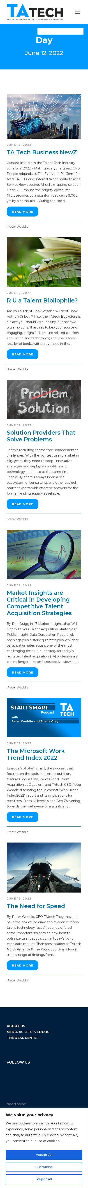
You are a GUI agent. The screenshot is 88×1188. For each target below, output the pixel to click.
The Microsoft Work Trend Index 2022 (36, 754)
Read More (22, 211)
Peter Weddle (18, 226)
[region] (44, 1148)
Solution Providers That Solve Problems (41, 436)
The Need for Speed (36, 906)
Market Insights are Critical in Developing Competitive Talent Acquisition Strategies (39, 603)
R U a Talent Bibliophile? (42, 300)
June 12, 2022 (19, 144)
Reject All (44, 1179)
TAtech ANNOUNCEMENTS (60, 31)
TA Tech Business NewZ (42, 152)
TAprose (74, 31)
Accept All (44, 1155)
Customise (44, 1167)
